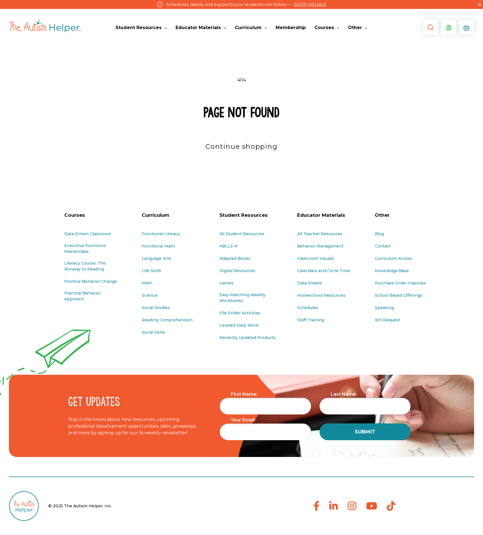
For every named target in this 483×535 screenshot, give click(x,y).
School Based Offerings (398, 295)
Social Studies (156, 307)
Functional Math (158, 246)
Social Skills (153, 332)
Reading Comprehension (167, 319)
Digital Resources (237, 270)
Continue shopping (241, 146)
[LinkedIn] (333, 506)
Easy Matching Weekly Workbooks (242, 297)
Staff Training (310, 319)
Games (226, 283)
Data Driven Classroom (87, 233)
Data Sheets (309, 283)
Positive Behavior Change (90, 281)
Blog (379, 233)
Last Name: (344, 394)
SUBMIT (365, 432)
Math (147, 283)
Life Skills (151, 270)
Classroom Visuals (315, 258)
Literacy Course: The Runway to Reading (85, 266)
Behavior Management (320, 246)
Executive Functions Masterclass (85, 248)
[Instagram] (352, 506)
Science (150, 295)
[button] (429, 27)
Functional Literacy (161, 233)
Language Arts (156, 258)
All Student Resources (241, 233)
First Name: (244, 394)
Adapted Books (234, 258)
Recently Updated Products (247, 337)
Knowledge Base (392, 270)
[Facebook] (316, 506)
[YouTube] (371, 506)
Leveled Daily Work (239, 325)
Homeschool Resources (321, 295)
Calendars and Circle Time (323, 270)
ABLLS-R (228, 246)
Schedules (307, 307)
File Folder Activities (240, 312)
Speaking (384, 307)
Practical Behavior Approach (82, 296)
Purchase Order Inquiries (400, 283)
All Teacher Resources (319, 233)
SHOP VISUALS (310, 4)
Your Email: (243, 420)
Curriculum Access (393, 258)
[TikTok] (391, 506)
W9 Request (387, 319)
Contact (383, 246)
